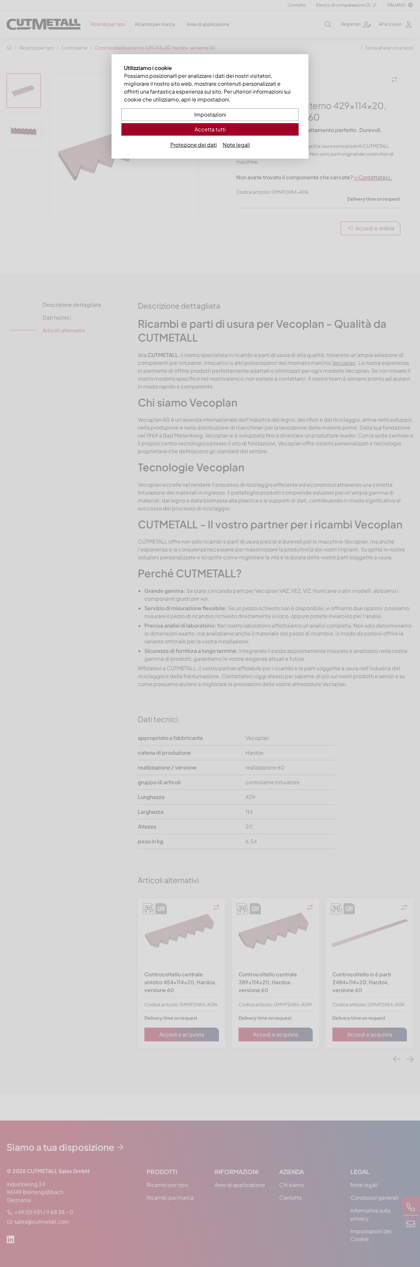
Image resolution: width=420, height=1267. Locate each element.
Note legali (236, 144)
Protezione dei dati (193, 144)
